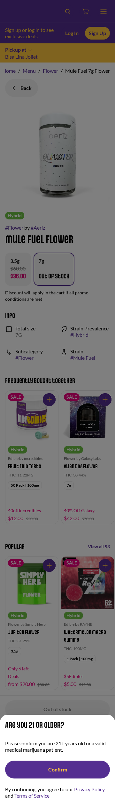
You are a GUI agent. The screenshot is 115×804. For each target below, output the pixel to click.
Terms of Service (32, 796)
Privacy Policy (89, 789)
